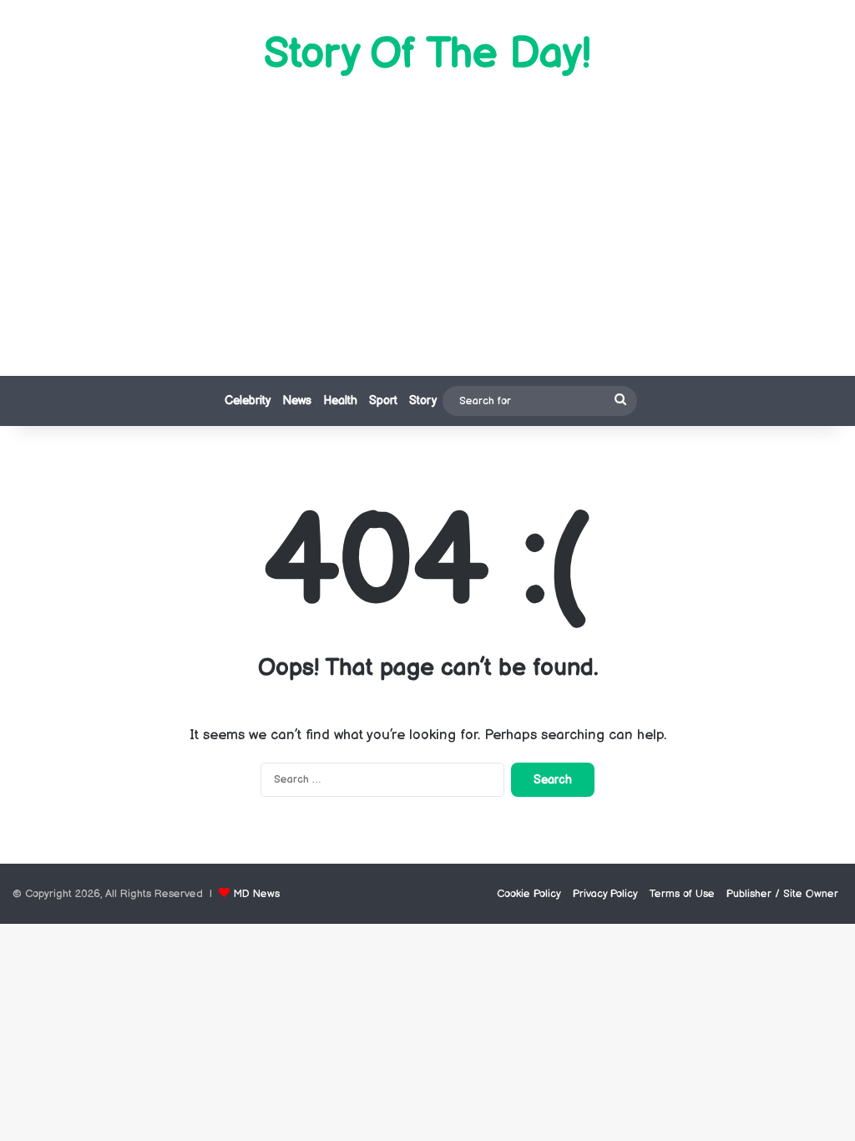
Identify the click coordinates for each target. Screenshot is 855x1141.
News (296, 400)
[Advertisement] (427, 225)
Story (423, 400)
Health (340, 400)
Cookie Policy (529, 893)
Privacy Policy (605, 893)
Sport (383, 400)
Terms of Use (682, 893)
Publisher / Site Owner (782, 893)
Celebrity (248, 400)
